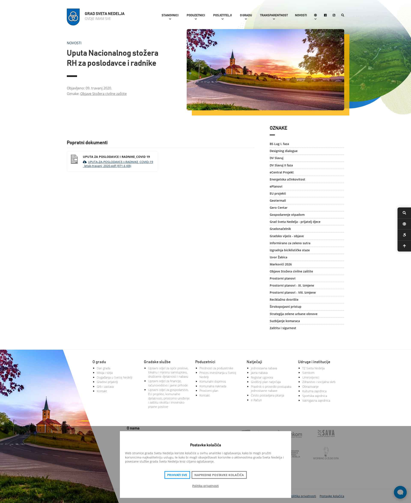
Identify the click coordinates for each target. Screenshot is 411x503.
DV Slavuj (276, 158)
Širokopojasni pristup (285, 307)
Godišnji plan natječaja (266, 382)
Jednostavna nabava (264, 368)
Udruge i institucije (314, 362)
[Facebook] (325, 15)
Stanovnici (170, 15)
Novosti (301, 15)
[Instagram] (334, 15)
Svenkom (308, 373)
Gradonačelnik (280, 229)
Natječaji (254, 362)
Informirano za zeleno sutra (290, 243)
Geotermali (278, 200)
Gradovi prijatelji (107, 382)
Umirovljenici (310, 377)
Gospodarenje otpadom (287, 215)
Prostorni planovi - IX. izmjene (292, 285)
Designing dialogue (284, 151)
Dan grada (103, 368)
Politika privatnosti (205, 486)
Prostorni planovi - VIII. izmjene (293, 292)
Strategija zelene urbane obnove (293, 314)
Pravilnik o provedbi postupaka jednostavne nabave (271, 389)
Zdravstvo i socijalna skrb (318, 382)
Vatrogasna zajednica (316, 400)
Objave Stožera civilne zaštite (103, 93)
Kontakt (102, 391)
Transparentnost (274, 15)
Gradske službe (157, 362)
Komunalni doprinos (213, 381)
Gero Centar (278, 208)
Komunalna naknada (213, 386)
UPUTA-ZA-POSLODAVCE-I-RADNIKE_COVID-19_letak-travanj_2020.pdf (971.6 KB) (118, 164)
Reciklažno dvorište (284, 299)
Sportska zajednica (314, 396)
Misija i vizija (105, 373)
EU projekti (278, 193)
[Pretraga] (343, 15)
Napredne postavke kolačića (219, 475)
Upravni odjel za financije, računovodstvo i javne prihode (168, 383)
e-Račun (256, 400)
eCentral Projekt (282, 172)
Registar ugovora (262, 377)
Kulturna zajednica (314, 391)
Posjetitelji (222, 15)
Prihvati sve (177, 475)
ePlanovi (276, 186)
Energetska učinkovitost (287, 179)
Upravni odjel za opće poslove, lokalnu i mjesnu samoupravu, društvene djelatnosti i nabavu (168, 372)
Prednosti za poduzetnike (216, 368)
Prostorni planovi (282, 278)
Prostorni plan (209, 391)
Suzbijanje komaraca (285, 321)
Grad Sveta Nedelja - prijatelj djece (295, 222)
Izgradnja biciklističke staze (290, 250)
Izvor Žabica (278, 257)
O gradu (246, 15)
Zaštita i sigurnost (283, 328)
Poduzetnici (196, 15)
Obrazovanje (310, 387)
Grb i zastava (105, 387)
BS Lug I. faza (279, 144)
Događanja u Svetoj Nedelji (114, 377)
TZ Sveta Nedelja (313, 368)
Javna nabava (259, 373)
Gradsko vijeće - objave (287, 236)
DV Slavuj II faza (281, 165)
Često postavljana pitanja (267, 395)
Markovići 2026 (281, 264)
